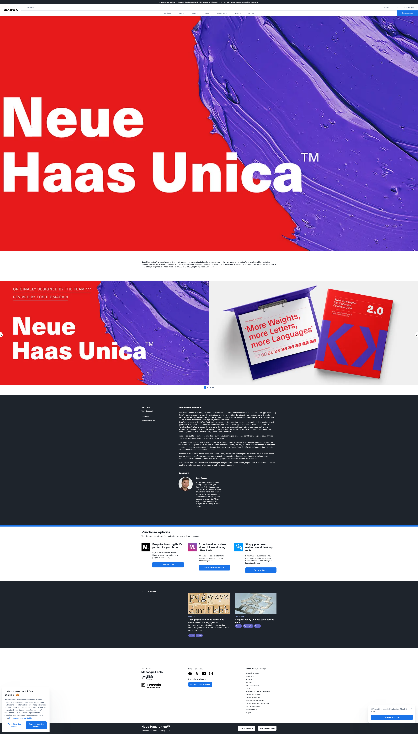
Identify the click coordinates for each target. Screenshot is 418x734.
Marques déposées (252, 685)
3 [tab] (210, 387)
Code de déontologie (253, 707)
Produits (193, 13)
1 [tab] (205, 387)
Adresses (249, 679)
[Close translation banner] (412, 709)
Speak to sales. (168, 564)
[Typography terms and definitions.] (209, 613)
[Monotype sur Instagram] (211, 674)
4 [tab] (213, 387)
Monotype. (10, 10)
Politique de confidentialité (255, 700)
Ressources (221, 13)
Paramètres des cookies (14, 725)
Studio (207, 13)
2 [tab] (207, 387)
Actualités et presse (253, 673)
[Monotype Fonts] (151, 673)
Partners (236, 13)
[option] (396, 7)
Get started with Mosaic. (214, 567)
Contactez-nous (407, 13)
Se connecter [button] (408, 7)
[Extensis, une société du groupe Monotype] (151, 686)
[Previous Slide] (1, 334)
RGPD (248, 688)
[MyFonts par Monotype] (151, 678)
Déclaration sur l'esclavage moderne (258, 691)
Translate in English (391, 717)
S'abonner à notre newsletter (200, 684)
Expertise (191, 616)
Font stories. (239, 616)
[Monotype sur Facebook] (190, 674)
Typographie (248, 626)
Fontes (180, 13)
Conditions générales (253, 697)
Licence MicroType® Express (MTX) (257, 704)
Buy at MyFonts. (261, 570)
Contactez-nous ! (252, 710)
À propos (251, 13)
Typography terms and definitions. (206, 619)
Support (386, 7)
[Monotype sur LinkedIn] (204, 674)
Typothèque (167, 13)
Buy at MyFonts (246, 728)
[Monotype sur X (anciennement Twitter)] (197, 674)
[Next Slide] (416, 334)
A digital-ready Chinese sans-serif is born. (254, 621)
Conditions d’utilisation (253, 694)
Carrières (249, 682)
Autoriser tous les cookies (36, 725)
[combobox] (43, 7)
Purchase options (267, 728)
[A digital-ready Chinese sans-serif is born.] (255, 613)
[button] (396, 7)
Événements (250, 676)
